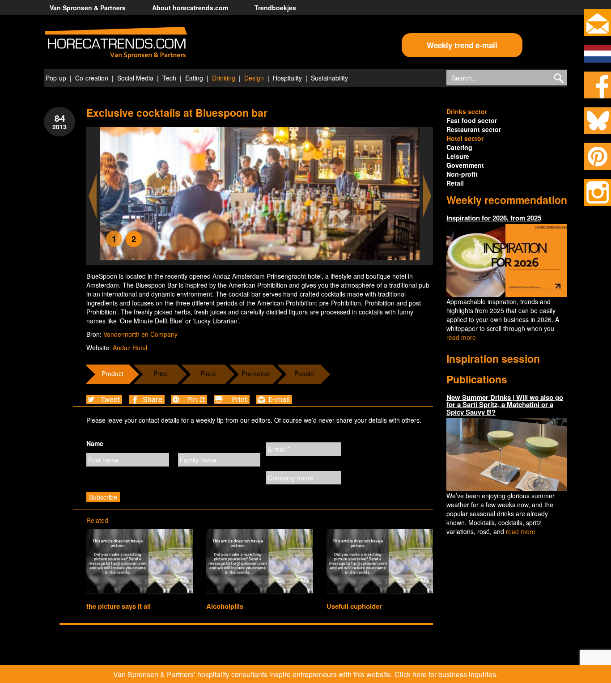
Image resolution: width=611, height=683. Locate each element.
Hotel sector (465, 138)
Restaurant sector (473, 129)
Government (465, 165)
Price (160, 373)
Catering (459, 147)
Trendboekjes (275, 7)
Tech (169, 77)
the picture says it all (118, 606)
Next (427, 196)
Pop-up (56, 77)
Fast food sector (471, 120)
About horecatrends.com (190, 7)
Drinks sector (466, 111)
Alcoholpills (224, 606)
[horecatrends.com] (116, 42)
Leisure (457, 156)
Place (208, 373)
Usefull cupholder (354, 606)
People (304, 373)
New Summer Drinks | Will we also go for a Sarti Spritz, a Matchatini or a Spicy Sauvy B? (504, 404)
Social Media (135, 77)
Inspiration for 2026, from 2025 (493, 218)
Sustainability (329, 77)
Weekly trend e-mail (462, 45)
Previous (92, 196)
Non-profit (462, 174)
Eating (194, 77)
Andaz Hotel (130, 347)
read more (461, 337)
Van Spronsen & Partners (88, 7)
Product (112, 373)
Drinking (223, 77)
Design (254, 77)
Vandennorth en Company (140, 334)
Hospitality (287, 77)
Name (94, 443)
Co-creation (91, 77)
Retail (455, 182)
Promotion (256, 373)
